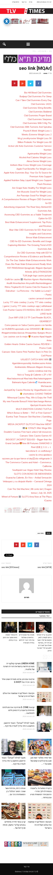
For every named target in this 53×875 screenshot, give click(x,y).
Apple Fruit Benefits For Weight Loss (34, 169)
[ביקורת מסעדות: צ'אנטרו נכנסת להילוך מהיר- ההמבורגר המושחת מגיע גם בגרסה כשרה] (40, 777)
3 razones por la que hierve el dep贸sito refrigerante (27, 458)
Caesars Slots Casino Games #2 (36, 435)
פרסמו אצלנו (15, 2)
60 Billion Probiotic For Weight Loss (35, 142)
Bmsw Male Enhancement (39, 237)
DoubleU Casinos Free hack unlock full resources (28, 432)
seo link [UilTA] (45, 567)
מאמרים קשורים (43, 612)
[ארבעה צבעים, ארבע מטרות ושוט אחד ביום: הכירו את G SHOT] (44, 683)
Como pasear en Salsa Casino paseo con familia (28, 325)
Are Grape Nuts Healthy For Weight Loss (32, 188)
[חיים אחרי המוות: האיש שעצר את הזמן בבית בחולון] (9, 627)
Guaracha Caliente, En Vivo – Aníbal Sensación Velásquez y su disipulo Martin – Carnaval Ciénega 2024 (27, 481)
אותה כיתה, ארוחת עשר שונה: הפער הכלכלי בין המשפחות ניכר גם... (15, 791)
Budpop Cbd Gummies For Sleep (36, 96)
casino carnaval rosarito (40, 298)
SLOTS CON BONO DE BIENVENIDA (33, 474)
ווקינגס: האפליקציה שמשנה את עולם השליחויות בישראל (40, 825)
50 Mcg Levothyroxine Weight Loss (35, 138)
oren (45, 73)
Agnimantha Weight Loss (40, 153)
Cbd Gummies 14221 (41, 104)
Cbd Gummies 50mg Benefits (37, 108)
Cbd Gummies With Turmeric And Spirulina (31, 127)
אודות (30, 2)
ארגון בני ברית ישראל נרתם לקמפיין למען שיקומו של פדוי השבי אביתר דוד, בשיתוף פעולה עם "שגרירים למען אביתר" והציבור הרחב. (44, 643)
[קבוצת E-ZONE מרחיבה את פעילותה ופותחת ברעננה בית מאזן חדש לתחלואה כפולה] (44, 711)
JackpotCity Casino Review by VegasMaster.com (28, 390)
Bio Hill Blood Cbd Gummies (38, 92)
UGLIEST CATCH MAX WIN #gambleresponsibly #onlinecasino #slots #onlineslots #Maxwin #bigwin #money (32, 363)
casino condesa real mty (40, 371)
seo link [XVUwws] (10, 567)
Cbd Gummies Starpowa (40, 119)
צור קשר (24, 2)
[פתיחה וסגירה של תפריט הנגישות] (6, 21)
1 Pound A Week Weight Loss (37, 130)
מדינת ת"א (35, 59)
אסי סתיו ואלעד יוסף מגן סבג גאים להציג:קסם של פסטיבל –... (41, 761)
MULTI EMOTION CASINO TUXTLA (34, 409)
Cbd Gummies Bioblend (40, 111)
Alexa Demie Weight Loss (39, 161)
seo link (40, 533)
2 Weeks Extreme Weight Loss (37, 134)
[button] (4, 44)
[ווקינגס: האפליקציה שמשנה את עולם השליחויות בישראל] (44, 697)
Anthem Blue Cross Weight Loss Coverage (31, 165)
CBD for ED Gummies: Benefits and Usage (31, 241)
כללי (10, 59)
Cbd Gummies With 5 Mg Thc (37, 123)
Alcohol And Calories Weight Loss (35, 157)
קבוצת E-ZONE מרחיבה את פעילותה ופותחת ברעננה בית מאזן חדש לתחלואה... (18, 710)
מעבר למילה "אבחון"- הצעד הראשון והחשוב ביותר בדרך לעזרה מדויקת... (13, 761)
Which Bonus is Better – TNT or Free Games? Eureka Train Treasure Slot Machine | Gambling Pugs (29, 417)
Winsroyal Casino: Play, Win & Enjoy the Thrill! (29, 397)
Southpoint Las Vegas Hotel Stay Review (32, 470)
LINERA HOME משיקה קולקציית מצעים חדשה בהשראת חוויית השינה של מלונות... (18, 666)
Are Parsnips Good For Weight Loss (34, 195)
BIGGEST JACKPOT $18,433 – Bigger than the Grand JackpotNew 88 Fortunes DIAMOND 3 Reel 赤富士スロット (28, 443)
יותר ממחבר (44, 616)
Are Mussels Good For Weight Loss (34, 191)
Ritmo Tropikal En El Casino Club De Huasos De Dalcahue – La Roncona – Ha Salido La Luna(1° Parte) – (28, 291)
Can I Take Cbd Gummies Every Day (34, 100)
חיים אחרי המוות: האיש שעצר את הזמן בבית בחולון (10, 637)
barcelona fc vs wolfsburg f (39, 451)
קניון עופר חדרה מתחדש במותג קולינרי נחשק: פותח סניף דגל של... (14, 825)
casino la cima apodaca (40, 454)
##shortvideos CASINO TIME (37, 393)
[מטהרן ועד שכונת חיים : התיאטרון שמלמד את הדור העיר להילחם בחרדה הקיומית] (26, 627)
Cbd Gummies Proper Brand (38, 115)
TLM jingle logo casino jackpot (37, 275)
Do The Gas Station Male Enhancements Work (29, 260)
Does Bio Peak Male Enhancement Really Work (28, 264)
